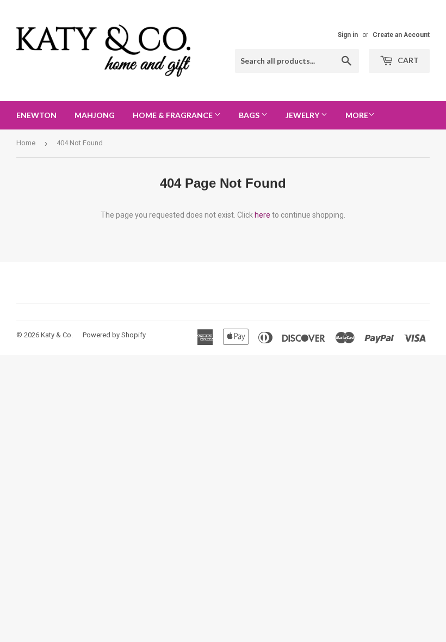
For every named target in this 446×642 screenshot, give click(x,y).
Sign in (348, 35)
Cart (407, 60)
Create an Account (401, 35)
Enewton (36, 115)
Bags (250, 115)
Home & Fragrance (173, 115)
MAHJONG (95, 115)
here (262, 215)
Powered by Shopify (114, 335)
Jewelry (303, 115)
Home (25, 143)
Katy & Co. (57, 335)
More (356, 115)
